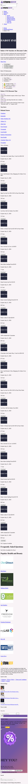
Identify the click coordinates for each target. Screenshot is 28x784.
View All (9, 22)
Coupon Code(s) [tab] (8, 67)
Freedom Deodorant (5, 622)
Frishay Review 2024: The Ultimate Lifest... (10, 691)
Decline (3, 727)
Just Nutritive (4, 605)
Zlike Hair (3, 124)
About (5, 24)
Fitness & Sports (11, 18)
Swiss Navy (4, 656)
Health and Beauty (8, 29)
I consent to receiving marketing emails (9, 772)
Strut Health (4, 137)
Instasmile (3, 116)
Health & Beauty (11, 19)
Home (5, 11)
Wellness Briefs (4, 588)
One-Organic (4, 126)
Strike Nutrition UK (5, 118)
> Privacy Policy (10, 679)
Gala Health (4, 132)
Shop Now (3, 61)
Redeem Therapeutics (6, 134)
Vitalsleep (3, 113)
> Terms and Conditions (21, 679)
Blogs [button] (5, 14)
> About (3, 681)
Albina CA (3, 121)
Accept (7, 727)
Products (6, 12)
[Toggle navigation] (17, 3)
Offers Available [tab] (8, 66)
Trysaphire (3, 142)
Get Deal (3, 164)
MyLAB (3, 639)
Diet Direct (3, 571)
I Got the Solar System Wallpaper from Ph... (10, 704)
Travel (8, 15)
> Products (3, 679)
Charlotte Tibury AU (6, 140)
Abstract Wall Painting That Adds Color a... (10, 698)
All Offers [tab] (7, 64)
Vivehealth (3, 129)
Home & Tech (10, 17)
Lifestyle (9, 21)
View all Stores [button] (4, 145)
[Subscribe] (17, 714)
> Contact (7, 681)
